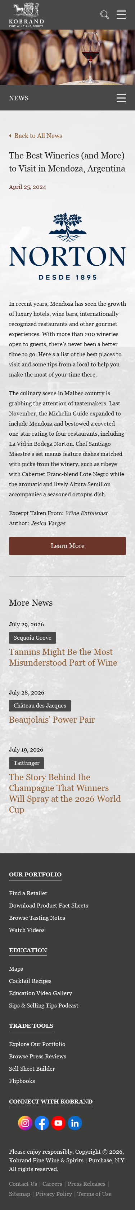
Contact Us (23, 1183)
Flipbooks (22, 1081)
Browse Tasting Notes (37, 917)
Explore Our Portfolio (37, 1044)
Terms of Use (94, 1194)
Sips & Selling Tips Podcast (43, 1005)
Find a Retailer (28, 893)
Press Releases (86, 1183)
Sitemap (19, 1194)
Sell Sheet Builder (32, 1068)
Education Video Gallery (40, 993)
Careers (52, 1183)
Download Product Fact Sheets (48, 905)
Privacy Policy (54, 1194)
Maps (16, 968)
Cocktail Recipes (30, 981)
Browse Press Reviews (37, 1056)
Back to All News (38, 135)
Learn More (68, 545)
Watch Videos (27, 930)
